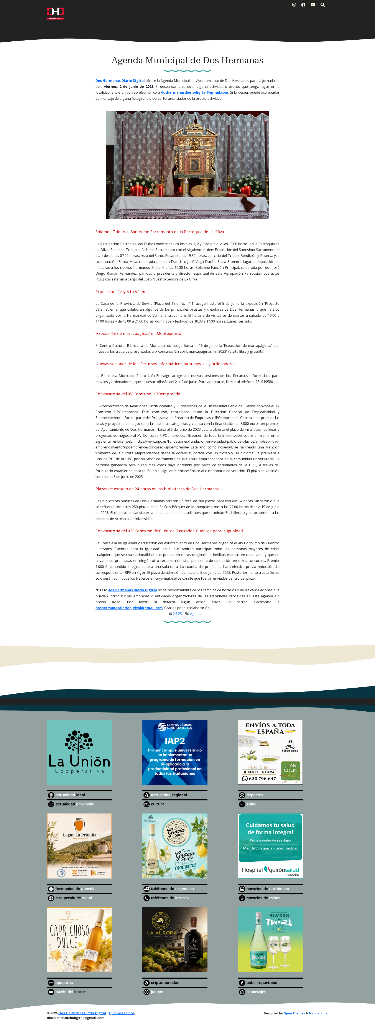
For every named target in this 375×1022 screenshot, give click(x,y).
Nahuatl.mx (318, 1013)
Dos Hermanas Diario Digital (120, 80)
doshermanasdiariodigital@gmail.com (194, 92)
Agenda (196, 613)
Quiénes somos (122, 1013)
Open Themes (294, 1013)
